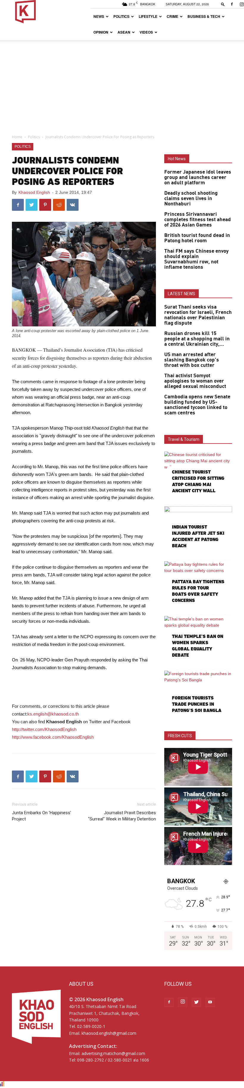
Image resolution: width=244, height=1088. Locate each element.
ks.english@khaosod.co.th (53, 713)
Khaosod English (34, 192)
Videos (146, 32)
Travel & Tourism (183, 439)
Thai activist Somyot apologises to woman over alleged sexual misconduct (195, 381)
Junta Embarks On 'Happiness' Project (41, 816)
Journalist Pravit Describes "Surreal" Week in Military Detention (122, 816)
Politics (121, 16)
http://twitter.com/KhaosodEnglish (44, 729)
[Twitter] (196, 1002)
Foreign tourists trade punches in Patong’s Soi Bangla (196, 704)
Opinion (100, 32)
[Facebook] (231, 4)
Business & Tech (203, 16)
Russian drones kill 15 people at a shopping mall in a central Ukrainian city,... (197, 339)
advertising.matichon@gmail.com (113, 1053)
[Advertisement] (122, 84)
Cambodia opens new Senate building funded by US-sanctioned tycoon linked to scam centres (197, 405)
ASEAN (124, 32)
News (98, 16)
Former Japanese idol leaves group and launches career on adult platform (197, 177)
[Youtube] (210, 1002)
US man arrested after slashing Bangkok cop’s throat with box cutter (191, 360)
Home (17, 136)
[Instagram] (182, 1002)
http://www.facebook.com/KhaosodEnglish (53, 737)
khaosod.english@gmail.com (109, 1033)
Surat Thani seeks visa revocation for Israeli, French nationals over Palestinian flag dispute (198, 315)
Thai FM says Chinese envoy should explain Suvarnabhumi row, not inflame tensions (196, 259)
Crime (172, 16)
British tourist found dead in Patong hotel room (197, 238)
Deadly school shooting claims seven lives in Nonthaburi (191, 199)
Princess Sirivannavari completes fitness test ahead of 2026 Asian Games (197, 220)
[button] (222, 4)
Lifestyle (148, 16)
